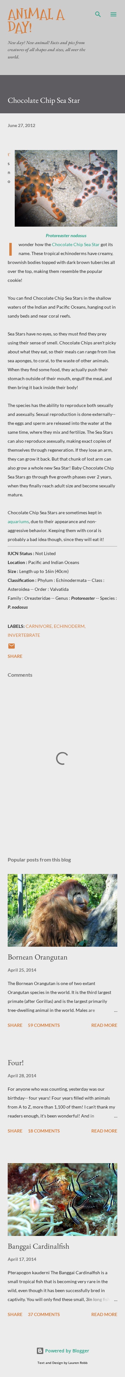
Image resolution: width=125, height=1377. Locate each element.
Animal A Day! (36, 21)
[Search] (98, 11)
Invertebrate (24, 635)
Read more (104, 1025)
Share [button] (15, 656)
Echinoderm (69, 626)
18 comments (44, 1130)
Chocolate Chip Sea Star (76, 244)
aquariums (18, 521)
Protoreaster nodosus (66, 235)
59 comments (44, 1025)
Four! (16, 1062)
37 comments (44, 1314)
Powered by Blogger (66, 1351)
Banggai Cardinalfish (38, 1246)
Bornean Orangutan (38, 957)
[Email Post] (11, 648)
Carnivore (39, 626)
